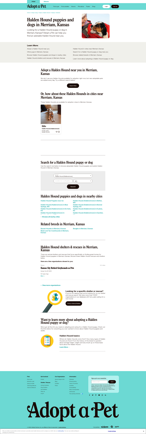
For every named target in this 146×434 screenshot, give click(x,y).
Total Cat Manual (31, 387)
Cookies (71, 385)
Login (106, 6)
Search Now (73, 85)
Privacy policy (72, 381)
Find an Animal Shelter (73, 303)
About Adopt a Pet (59, 379)
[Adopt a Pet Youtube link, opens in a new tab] (99, 395)
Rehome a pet (30, 381)
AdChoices (72, 391)
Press (56, 385)
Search (73, 187)
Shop (93, 6)
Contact (57, 383)
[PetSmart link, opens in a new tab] (104, 427)
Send (112, 381)
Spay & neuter (30, 383)
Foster (88, 6)
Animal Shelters (45, 385)
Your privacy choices (74, 393)
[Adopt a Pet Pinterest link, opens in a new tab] (96, 395)
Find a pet (29, 379)
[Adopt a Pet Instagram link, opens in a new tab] (102, 395)
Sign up (115, 6)
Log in (42, 393)
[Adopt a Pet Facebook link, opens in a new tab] (89, 395)
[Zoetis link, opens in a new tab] (117, 427)
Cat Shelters (44, 389)
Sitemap (71, 379)
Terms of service (73, 383)
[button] (57, 132)
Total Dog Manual (31, 385)
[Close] (143, 431)
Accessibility (72, 387)
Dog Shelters (44, 387)
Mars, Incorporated (74, 389)
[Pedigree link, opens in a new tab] (111, 427)
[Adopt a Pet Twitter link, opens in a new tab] (93, 395)
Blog (56, 381)
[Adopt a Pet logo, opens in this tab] (73, 413)
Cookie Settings (62, 427)
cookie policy (61, 431)
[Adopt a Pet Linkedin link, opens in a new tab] (105, 395)
